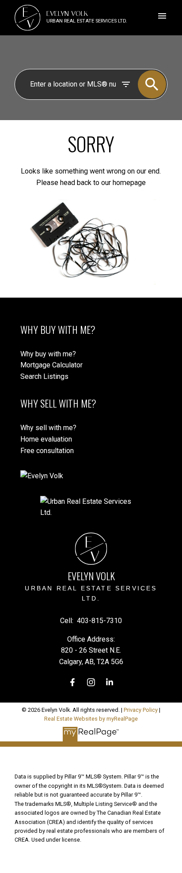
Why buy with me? (48, 354)
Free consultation (47, 450)
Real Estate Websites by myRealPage (91, 718)
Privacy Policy (141, 710)
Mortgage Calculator (51, 365)
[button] (72, 682)
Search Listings (44, 376)
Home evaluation (46, 439)
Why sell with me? (48, 427)
